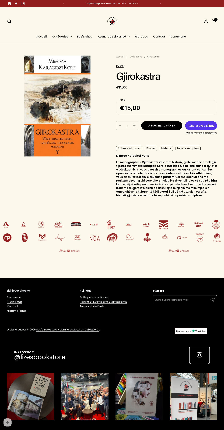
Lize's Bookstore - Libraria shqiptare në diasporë (67, 329)
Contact (12, 306)
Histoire (166, 148)
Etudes (151, 148)
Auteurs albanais (129, 148)
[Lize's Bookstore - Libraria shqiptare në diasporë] (112, 21)
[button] (9, 21)
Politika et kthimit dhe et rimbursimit (103, 301)
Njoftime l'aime (17, 311)
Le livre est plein (188, 148)
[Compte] (206, 21)
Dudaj (120, 65)
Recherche (14, 297)
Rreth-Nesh (14, 301)
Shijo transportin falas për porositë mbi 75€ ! (112, 3)
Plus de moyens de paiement (201, 132)
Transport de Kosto (92, 306)
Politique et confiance (94, 297)
